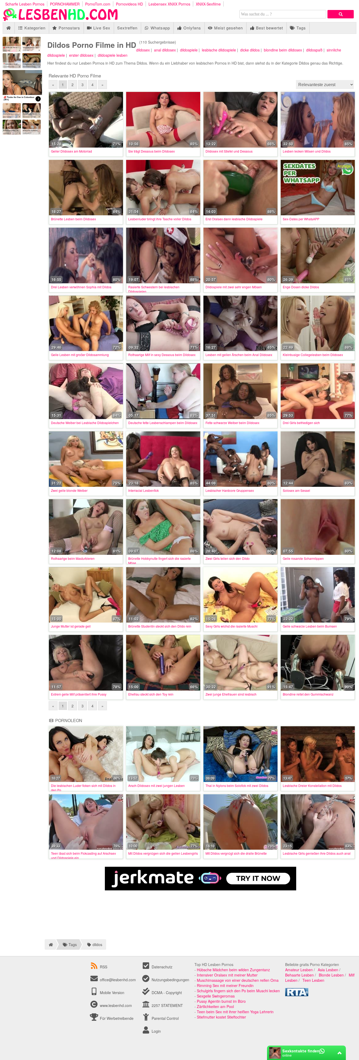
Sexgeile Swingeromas (216, 996)
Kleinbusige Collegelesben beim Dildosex (313, 354)
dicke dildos (250, 50)
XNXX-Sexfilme (208, 4)
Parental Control (165, 1018)
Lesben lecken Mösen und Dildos (307, 151)
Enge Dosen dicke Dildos (301, 287)
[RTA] (296, 994)
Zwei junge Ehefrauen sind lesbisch (231, 694)
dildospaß (314, 50)
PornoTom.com (97, 4)
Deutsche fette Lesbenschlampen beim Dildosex (162, 422)
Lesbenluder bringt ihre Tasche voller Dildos (159, 219)
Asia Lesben (328, 969)
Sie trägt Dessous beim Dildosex (151, 151)
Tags (300, 27)
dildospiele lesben (112, 55)
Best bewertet (269, 27)
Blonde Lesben (331, 975)
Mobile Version (111, 992)
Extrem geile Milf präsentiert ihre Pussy (78, 694)
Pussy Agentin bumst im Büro (221, 1001)
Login (156, 1031)
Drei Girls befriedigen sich (301, 422)
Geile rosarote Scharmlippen (303, 558)
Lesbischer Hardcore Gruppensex (230, 490)
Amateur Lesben (299, 969)
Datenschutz (161, 966)
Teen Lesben (313, 980)
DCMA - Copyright (166, 992)
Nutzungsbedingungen (170, 979)
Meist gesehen (228, 27)
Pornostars (68, 27)
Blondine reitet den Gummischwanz (308, 694)
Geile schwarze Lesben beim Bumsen (310, 626)
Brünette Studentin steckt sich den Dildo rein (159, 626)
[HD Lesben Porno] (60, 19)
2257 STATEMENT (167, 1005)
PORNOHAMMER (65, 4)
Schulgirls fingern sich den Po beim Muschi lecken (238, 990)
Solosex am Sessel (296, 490)
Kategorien (34, 27)
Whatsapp (159, 27)
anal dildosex (165, 50)
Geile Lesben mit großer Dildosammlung (80, 354)
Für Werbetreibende (116, 1018)
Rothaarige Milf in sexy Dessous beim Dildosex (162, 354)
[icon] (8, 28)
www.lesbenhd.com (116, 1005)
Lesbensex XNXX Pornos (169, 4)
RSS (103, 966)
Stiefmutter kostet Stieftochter (221, 1017)
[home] (50, 944)
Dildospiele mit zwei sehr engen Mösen (234, 287)
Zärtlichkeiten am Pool (215, 1006)
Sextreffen (127, 27)
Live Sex (101, 27)
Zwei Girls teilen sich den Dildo (228, 558)
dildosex (143, 50)
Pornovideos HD (129, 4)
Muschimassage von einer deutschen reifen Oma (238, 980)
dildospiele (189, 50)
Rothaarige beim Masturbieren (73, 558)
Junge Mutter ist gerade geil (71, 626)
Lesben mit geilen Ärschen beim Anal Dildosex (239, 354)
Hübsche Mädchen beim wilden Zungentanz (233, 969)
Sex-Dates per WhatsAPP (301, 219)
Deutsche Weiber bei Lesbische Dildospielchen (85, 422)
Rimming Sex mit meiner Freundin (225, 985)
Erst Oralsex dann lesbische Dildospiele (234, 219)
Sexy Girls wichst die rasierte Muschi (232, 626)
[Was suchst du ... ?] (340, 14)
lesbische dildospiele (219, 50)
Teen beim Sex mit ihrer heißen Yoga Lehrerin (235, 1011)
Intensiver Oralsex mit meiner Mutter (227, 975)
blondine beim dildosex (283, 50)
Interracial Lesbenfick (143, 490)
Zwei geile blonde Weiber (69, 490)
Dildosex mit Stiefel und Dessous (229, 151)
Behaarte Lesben (299, 975)
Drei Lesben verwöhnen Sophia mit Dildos (81, 287)
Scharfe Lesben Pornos (24, 4)
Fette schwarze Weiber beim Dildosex (232, 422)
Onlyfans (191, 27)
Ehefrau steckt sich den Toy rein (150, 694)
